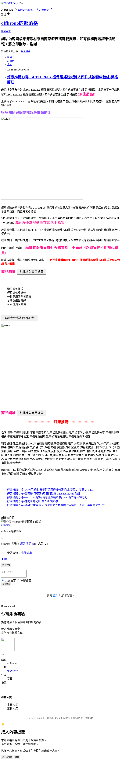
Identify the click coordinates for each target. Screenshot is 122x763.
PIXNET (38, 718)
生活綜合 (25, 51)
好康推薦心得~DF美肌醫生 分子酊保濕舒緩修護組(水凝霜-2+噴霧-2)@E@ (50, 489)
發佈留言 (6, 584)
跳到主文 (6, 31)
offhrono (6, 524)
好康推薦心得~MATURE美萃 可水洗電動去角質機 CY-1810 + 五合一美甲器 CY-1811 (56, 505)
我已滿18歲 (7, 757)
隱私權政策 (78, 718)
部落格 (10, 61)
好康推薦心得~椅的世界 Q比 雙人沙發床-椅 (32, 501)
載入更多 (6, 565)
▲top (4, 558)
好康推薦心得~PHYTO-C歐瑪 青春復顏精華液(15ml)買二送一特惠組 (47, 497)
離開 (17, 757)
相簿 (9, 57)
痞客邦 (24, 543)
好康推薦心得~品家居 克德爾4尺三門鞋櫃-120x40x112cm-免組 (43, 493)
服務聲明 (89, 718)
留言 (31, 543)
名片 (9, 64)
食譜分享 (26, 552)
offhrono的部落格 (19, 23)
